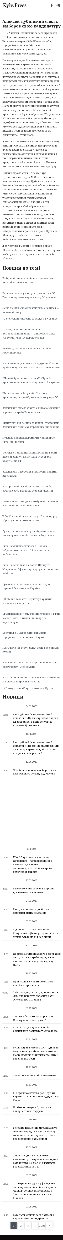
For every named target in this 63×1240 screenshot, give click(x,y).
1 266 (42, 1225)
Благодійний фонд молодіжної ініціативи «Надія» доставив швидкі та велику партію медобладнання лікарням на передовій (36, 747)
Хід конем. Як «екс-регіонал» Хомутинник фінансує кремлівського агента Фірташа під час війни (36, 933)
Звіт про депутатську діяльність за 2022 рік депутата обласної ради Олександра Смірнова (35, 996)
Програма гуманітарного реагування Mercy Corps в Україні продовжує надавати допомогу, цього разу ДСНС (37, 959)
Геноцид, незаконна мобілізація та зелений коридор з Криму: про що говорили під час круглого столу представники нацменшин (35, 1133)
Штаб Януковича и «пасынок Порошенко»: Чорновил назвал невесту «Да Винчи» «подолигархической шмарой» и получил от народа (33, 864)
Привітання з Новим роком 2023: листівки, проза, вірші (33, 983)
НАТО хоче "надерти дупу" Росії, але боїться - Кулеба (31, 649)
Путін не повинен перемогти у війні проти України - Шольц (29, 439)
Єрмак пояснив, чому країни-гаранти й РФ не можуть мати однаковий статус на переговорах (31, 618)
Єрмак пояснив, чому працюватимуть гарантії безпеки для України (26, 586)
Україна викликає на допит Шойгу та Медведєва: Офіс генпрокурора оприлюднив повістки (30, 569)
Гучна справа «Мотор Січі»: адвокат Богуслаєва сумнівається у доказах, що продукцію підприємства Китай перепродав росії (35, 1053)
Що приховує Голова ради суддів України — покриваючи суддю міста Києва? (36, 1096)
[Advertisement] (31, 810)
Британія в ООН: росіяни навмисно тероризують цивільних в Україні (24, 635)
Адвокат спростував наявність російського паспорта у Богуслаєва (35, 1028)
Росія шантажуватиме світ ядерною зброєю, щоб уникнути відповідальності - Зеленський (31, 365)
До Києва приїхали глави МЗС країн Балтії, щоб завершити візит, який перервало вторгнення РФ (30, 456)
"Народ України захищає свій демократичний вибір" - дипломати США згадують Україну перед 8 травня (28, 333)
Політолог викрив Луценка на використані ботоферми (32, 1109)
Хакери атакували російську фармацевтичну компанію (31, 910)
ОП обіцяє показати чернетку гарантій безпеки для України (27, 601)
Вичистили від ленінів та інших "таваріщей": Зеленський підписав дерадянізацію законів (30, 425)
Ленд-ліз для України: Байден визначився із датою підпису (30, 310)
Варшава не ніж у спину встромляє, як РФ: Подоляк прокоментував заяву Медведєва (29, 295)
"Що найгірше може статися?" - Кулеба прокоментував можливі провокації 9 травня (31, 380)
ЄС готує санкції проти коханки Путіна (29, 688)
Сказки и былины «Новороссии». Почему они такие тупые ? (33, 1018)
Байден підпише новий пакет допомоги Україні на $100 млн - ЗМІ (27, 280)
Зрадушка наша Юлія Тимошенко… (35, 1075)
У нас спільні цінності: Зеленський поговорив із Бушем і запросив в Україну (31, 679)
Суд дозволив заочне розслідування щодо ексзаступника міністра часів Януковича (29, 533)
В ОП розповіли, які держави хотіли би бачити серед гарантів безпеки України (27, 488)
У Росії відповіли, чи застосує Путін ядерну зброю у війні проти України (30, 518)
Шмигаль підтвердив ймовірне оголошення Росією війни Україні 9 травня (30, 503)
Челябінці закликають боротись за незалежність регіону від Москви (35, 771)
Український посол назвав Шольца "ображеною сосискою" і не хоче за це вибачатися (26, 550)
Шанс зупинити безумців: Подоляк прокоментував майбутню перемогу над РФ (30, 395)
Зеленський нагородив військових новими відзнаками (29, 473)
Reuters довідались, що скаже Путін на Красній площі (27, 350)
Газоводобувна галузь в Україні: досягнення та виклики (33, 890)
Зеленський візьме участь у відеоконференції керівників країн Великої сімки (31, 410)
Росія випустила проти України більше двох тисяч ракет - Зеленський (30, 664)
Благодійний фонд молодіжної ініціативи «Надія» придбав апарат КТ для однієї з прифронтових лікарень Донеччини (35, 720)
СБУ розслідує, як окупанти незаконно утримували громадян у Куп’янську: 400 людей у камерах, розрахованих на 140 (35, 1161)
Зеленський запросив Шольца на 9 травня (31, 318)
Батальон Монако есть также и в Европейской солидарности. (33, 1216)
